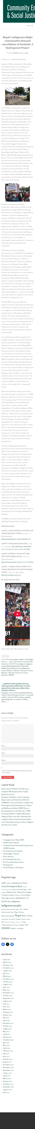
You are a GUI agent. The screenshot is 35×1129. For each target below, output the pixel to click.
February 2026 (8, 965)
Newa (24, 916)
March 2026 (7, 962)
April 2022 (6, 1020)
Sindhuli (3, 668)
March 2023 (7, 1009)
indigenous (22, 664)
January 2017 (7, 1062)
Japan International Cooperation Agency (10, 909)
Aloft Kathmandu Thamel (19, 883)
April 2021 (6, 1034)
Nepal (19, 666)
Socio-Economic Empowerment (13, 862)
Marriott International (7, 916)
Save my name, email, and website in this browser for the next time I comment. (17, 772)
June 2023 (6, 1007)
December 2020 (8, 1040)
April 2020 (6, 1048)
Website (3, 760)
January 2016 (7, 1081)
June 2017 (6, 1056)
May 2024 (6, 990)
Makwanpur (21, 912)
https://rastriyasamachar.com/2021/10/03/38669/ (17, 562)
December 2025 (8, 968)
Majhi (8, 666)
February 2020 (8, 1051)
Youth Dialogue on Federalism (13, 868)
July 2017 (6, 1054)
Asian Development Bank (25, 662)
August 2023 (7, 1001)
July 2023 (6, 1004)
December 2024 (8, 979)
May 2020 (6, 1045)
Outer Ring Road (4, 919)
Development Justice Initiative (15, 659)
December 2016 (8, 1065)
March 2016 (7, 1078)
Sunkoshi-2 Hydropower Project (18, 673)
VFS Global (20, 928)
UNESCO (14, 929)
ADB (15, 662)
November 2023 (8, 993)
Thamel (21, 925)
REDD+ (28, 919)
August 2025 (7, 971)
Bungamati (25, 886)
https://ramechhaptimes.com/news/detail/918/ (16, 539)
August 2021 (7, 1029)
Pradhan (18, 919)
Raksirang (23, 919)
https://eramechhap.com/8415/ (11, 575)
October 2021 (7, 1026)
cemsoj (26, 53)
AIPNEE (8, 883)
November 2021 (8, 1023)
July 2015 (6, 1092)
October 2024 (7, 982)
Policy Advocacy (8, 857)
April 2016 (6, 1076)
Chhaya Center (11, 892)
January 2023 (7, 1015)
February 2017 (8, 1059)
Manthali (13, 666)
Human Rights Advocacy (11, 854)
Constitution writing (7, 895)
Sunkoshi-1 (9, 671)
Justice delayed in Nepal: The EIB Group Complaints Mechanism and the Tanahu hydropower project (15, 792)
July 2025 (6, 973)
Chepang (3, 892)
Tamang (24, 922)
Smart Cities (18, 922)
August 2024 (7, 985)
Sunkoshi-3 (4, 675)
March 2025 (7, 976)
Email (3, 753)
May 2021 (6, 1032)
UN (26, 925)
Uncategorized (8, 865)
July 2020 (6, 1043)
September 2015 (8, 1087)
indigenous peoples (11, 905)
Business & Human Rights (6, 889)
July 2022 (6, 1018)
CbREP (29, 889)
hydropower (5, 664)
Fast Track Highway (25, 895)
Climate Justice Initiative (11, 843)
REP (2, 922)
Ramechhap (25, 666)
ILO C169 (16, 664)
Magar (16, 912)
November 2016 (8, 1067)
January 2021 (7, 1037)
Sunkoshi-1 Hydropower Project (23, 671)
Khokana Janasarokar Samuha (7, 912)
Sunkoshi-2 (4, 673)
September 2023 (8, 998)
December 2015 (8, 1084)
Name (3, 746)
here (6, 519)
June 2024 (6, 987)
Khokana (26, 909)
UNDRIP (11, 675)
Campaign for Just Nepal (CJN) (13, 840)
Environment (17, 895)
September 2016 (8, 1070)
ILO (11, 664)
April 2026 (6, 960)
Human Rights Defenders (8, 898)
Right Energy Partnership (10, 922)
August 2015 (7, 1090)
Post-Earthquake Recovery (11, 859)
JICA (21, 909)
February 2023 (8, 1012)
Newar (29, 916)
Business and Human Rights (19, 889)
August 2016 (7, 1073)
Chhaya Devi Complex (24, 892)
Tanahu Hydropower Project (9, 925)
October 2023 (7, 996)
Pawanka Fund (12, 919)
